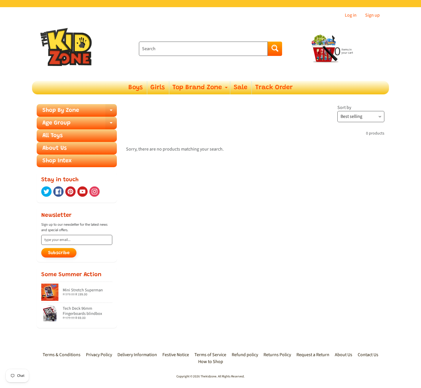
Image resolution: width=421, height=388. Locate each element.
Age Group (79, 124)
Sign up (372, 15)
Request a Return (312, 355)
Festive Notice (175, 355)
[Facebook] (58, 191)
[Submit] (275, 49)
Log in (351, 15)
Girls (157, 87)
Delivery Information (137, 355)
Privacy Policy (99, 355)
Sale (240, 87)
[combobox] (203, 49)
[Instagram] (94, 191)
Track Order (274, 87)
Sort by (344, 107)
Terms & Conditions (61, 355)
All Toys (52, 136)
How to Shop (210, 361)
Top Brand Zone (200, 89)
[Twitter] (46, 191)
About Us (54, 148)
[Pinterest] (70, 191)
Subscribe (59, 253)
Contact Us (368, 355)
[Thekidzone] (67, 49)
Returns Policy (277, 355)
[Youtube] (82, 191)
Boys (135, 87)
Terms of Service (210, 355)
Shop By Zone (79, 112)
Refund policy (245, 355)
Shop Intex (57, 161)
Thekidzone (208, 376)
